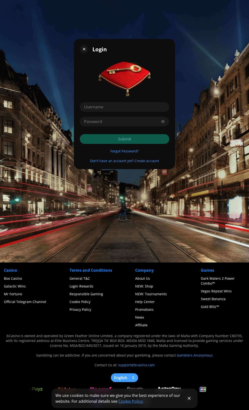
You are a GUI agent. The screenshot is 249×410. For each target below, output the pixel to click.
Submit (124, 139)
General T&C (80, 278)
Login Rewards (81, 286)
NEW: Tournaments (151, 294)
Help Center (145, 301)
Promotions (144, 309)
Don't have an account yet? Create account (124, 160)
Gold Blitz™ (210, 306)
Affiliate (141, 325)
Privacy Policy (80, 309)
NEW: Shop (144, 286)
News (139, 317)
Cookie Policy (80, 301)
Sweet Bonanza (213, 299)
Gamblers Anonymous (195, 355)
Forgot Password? (124, 151)
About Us (142, 278)
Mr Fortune (13, 294)
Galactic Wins (15, 286)
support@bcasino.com (136, 365)
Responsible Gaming (86, 294)
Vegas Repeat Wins (216, 291)
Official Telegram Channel (25, 301)
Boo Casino (13, 278)
